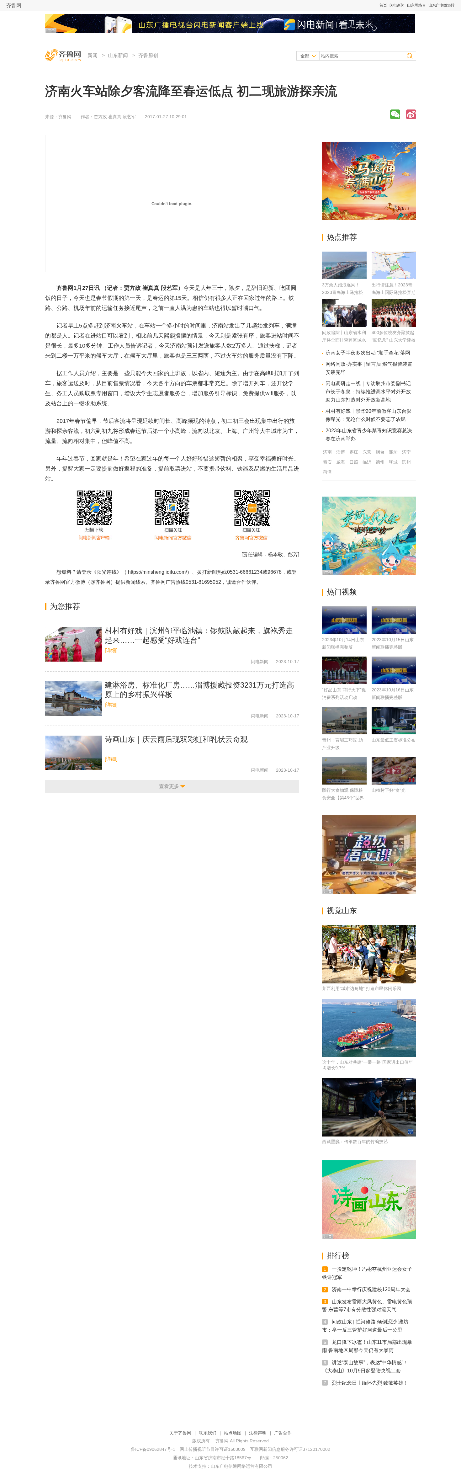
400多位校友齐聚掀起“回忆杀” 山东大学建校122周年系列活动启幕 (394, 340)
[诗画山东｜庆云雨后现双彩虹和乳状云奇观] (73, 753)
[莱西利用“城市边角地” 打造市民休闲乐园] (369, 954)
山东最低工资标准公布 (394, 740)
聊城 (393, 462)
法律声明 (258, 1432)
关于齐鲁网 (180, 1432)
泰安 (327, 462)
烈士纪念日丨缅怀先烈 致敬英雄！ (370, 1382)
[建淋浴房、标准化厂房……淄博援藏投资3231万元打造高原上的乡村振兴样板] (73, 698)
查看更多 (169, 786)
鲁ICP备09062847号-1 (153, 1449)
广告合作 (283, 1432)
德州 (380, 462)
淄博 (340, 452)
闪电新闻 (397, 5)
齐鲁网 (13, 5)
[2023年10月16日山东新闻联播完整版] (394, 670)
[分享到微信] (395, 114)
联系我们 (207, 1432)
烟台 (380, 452)
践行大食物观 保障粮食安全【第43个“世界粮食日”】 (343, 798)
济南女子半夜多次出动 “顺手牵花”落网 (368, 352)
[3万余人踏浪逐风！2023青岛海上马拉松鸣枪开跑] (344, 277)
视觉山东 (342, 910)
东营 (367, 452)
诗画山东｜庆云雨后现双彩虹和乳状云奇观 (176, 739)
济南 (327, 452)
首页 (383, 5)
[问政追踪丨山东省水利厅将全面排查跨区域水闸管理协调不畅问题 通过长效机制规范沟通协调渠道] (344, 325)
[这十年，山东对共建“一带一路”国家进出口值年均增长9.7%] (369, 1028)
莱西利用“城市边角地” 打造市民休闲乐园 (361, 988)
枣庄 (353, 452)
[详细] (111, 650)
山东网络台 (416, 5)
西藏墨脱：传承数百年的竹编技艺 (355, 1141)
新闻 (92, 55)
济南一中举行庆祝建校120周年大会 (371, 1289)
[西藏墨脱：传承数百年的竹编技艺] (369, 1107)
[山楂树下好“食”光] (394, 771)
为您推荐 (65, 606)
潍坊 (393, 452)
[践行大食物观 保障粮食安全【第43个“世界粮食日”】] (344, 771)
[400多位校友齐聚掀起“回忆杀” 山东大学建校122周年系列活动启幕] (394, 325)
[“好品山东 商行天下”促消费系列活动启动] (344, 670)
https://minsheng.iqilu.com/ (157, 572)
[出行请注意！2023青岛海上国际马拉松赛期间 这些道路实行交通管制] (394, 277)
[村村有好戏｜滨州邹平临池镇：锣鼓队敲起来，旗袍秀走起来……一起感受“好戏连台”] (73, 644)
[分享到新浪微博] (411, 114)
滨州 (406, 462)
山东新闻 (118, 55)
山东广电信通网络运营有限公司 (241, 1466)
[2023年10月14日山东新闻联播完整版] (344, 620)
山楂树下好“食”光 (388, 790)
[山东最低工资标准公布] (394, 720)
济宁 (406, 452)
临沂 (367, 462)
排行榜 (338, 1255)
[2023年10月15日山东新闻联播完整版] (394, 620)
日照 (353, 462)
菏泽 (327, 472)
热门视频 (342, 592)
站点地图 (232, 1432)
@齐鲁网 (100, 582)
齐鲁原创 (148, 55)
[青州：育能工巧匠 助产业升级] (344, 720)
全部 (304, 55)
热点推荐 (342, 237)
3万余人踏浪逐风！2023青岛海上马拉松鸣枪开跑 (342, 292)
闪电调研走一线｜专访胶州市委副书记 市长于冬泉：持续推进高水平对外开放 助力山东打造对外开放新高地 (368, 391)
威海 (340, 462)
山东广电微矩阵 (441, 5)
